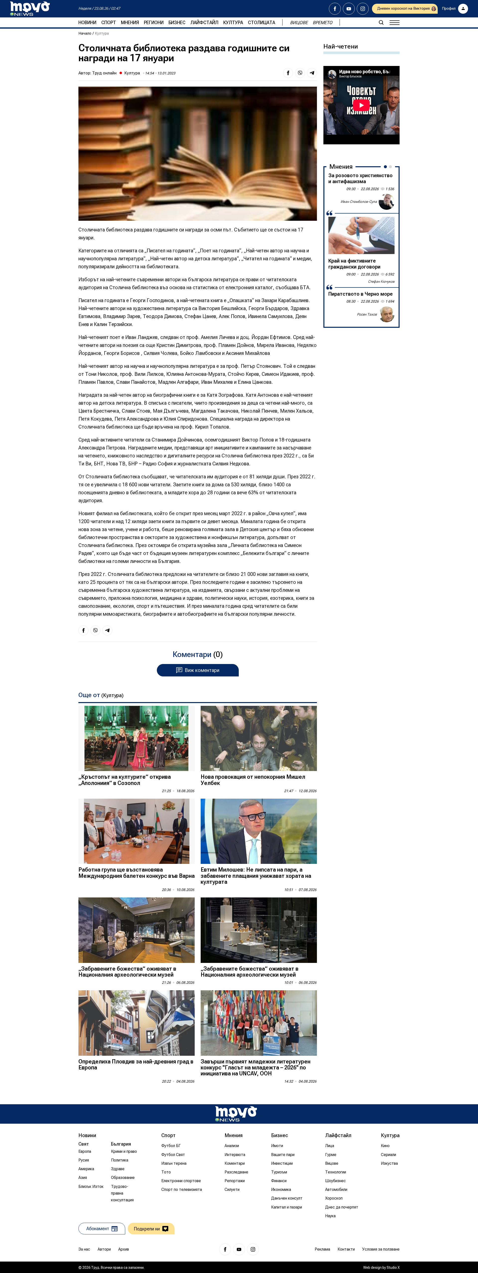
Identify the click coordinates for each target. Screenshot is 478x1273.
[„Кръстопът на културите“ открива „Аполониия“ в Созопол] (136, 738)
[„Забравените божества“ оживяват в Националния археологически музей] (136, 930)
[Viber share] (300, 73)
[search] (381, 22)
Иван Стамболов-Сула (359, 202)
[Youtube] (349, 9)
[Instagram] (363, 9)
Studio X (393, 1268)
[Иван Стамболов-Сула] (387, 202)
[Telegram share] (312, 73)
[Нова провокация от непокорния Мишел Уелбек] (259, 738)
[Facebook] (335, 9)
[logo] (30, 8)
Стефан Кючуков (381, 281)
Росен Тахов (367, 314)
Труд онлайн (104, 72)
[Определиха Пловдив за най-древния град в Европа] (136, 1023)
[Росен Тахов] (387, 314)
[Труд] (236, 1113)
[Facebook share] (288, 73)
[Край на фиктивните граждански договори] (361, 235)
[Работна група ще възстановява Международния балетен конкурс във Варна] (136, 831)
